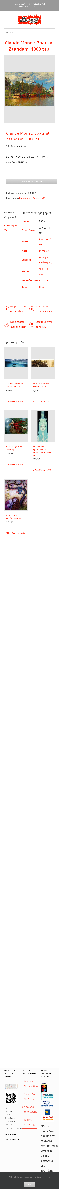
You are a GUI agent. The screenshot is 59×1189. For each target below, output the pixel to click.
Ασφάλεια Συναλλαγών (29, 1109)
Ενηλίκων (34, 197)
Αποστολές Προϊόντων (29, 1097)
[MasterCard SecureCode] (47, 1115)
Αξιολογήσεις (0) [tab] (10, 228)
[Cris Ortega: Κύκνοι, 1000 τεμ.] (16, 426)
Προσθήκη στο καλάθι (31, 181)
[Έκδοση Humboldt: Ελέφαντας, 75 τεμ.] (43, 363)
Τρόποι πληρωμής (29, 1122)
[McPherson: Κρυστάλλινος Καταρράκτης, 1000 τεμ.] (43, 426)
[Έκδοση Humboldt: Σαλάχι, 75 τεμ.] (16, 363)
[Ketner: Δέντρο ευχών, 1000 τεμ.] (16, 495)
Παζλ (42, 197)
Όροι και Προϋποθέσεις (29, 1084)
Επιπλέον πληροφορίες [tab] (10, 215)
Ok (29, 1184)
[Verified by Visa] (46, 1101)
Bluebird (23, 197)
